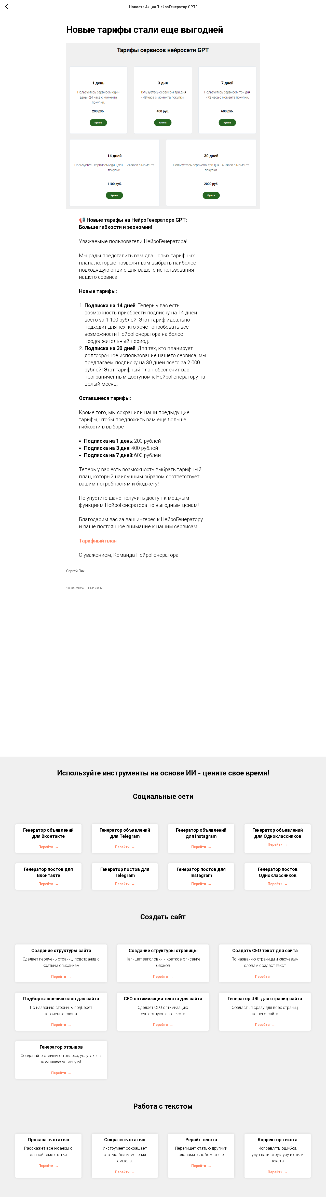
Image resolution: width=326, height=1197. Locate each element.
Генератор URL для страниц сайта (265, 998)
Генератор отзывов (61, 1047)
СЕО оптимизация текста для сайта (163, 998)
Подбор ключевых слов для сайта (61, 998)
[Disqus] (163, 667)
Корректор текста (277, 1139)
